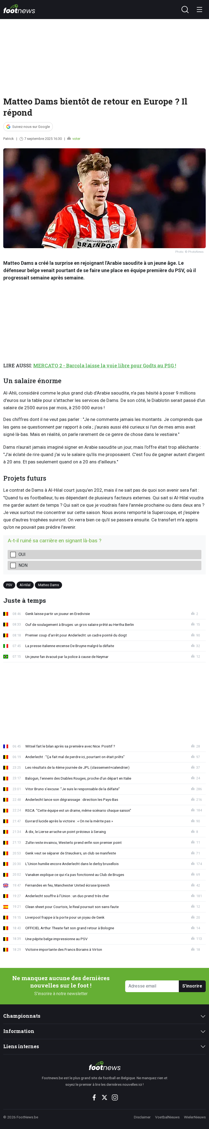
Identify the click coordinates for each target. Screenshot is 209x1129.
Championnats (21, 1016)
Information (18, 1031)
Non (23, 565)
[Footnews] (104, 1065)
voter (76, 139)
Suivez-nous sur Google (31, 127)
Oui (22, 554)
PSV (9, 585)
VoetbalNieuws (167, 1117)
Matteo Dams (48, 585)
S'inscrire (192, 986)
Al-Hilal (25, 585)
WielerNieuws (195, 1117)
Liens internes (21, 1046)
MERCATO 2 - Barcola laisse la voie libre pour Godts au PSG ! (104, 365)
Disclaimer (142, 1117)
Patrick (8, 139)
